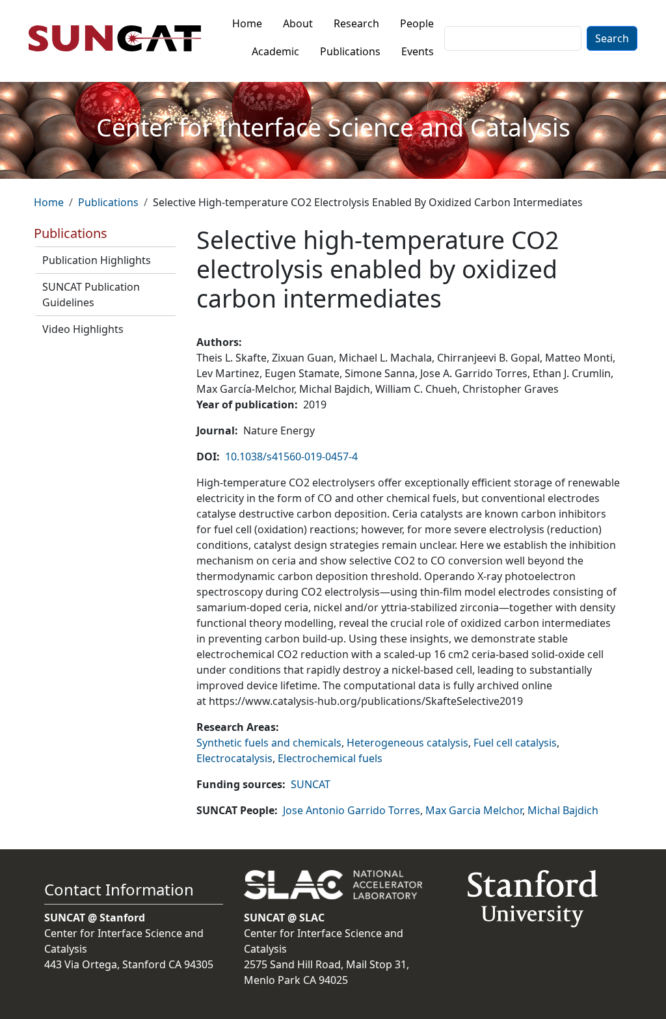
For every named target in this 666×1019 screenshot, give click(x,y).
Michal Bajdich (562, 810)
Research (356, 23)
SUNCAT (310, 784)
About (298, 23)
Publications (350, 51)
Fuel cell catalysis (515, 742)
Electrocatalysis (234, 758)
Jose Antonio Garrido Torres (351, 810)
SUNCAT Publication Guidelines (91, 295)
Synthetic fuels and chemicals (268, 742)
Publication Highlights (96, 260)
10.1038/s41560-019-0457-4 (291, 456)
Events (417, 51)
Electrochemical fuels (330, 758)
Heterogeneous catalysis (407, 742)
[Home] (120, 38)
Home (247, 23)
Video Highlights (83, 329)
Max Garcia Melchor (473, 810)
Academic (275, 51)
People (417, 23)
